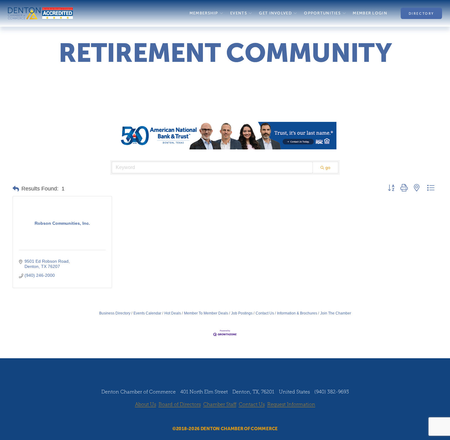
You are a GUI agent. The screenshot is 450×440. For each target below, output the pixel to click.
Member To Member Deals (206, 313)
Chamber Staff (219, 404)
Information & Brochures (297, 313)
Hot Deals (172, 313)
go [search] (327, 167)
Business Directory (114, 313)
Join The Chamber (335, 313)
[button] (16, 189)
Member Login (370, 13)
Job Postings (242, 313)
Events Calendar (147, 313)
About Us (145, 404)
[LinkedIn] (230, 417)
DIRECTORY (421, 13)
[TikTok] (242, 417)
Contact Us (265, 313)
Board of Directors (180, 404)
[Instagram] (219, 417)
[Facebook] (207, 417)
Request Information (291, 404)
